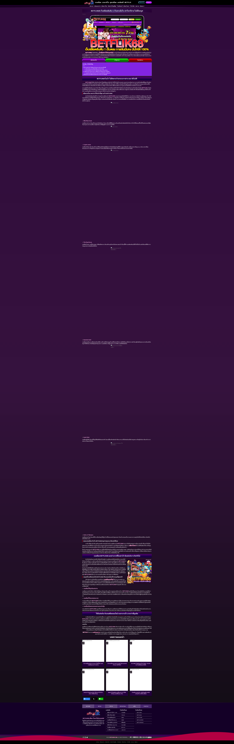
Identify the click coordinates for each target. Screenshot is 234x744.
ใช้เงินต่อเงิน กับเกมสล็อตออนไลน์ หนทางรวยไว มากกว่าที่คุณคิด (95, 74)
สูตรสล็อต (113, 2)
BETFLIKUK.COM (113, 737)
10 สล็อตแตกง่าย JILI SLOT (112, 729)
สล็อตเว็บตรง (126, 6)
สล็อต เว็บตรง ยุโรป (111, 715)
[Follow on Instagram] (85, 737)
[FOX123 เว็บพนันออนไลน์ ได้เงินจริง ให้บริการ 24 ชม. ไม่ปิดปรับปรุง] (93, 680)
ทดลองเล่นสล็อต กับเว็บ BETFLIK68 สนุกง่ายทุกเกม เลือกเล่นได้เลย (97, 70)
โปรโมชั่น (132, 6)
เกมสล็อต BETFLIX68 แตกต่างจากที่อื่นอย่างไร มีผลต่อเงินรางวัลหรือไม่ (97, 71)
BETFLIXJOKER (140, 720)
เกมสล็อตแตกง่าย (96, 632)
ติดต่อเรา (142, 6)
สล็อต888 (123, 722)
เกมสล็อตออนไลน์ (108, 579)
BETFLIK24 (139, 715)
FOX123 (123, 715)
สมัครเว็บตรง (132, 545)
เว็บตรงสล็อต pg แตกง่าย (112, 722)
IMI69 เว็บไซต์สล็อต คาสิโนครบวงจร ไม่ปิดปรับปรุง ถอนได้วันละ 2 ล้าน (117, 693)
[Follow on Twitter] (87, 737)
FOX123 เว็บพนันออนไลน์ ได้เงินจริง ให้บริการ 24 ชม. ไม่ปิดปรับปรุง (93, 693)
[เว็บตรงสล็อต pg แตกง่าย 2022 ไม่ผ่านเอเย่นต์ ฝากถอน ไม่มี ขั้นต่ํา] (117, 651)
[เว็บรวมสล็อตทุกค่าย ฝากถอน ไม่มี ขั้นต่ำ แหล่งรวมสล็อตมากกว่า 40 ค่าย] (93, 651)
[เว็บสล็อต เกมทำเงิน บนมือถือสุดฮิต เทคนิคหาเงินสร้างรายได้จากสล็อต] (141, 680)
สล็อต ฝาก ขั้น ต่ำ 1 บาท (112, 712)
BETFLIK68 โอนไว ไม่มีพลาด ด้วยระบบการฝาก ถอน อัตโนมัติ (95, 67)
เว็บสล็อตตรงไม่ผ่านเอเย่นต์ (106, 52)
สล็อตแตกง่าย (97, 6)
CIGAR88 (123, 712)
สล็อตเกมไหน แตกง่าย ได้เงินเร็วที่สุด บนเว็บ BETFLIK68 (95, 68)
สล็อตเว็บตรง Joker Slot (112, 725)
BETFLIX (127, 2)
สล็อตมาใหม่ (104, 6)
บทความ (137, 6)
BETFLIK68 (88, 52)
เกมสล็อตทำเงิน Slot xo (112, 720)
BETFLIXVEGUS (140, 722)
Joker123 (123, 729)
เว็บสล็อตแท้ (119, 6)
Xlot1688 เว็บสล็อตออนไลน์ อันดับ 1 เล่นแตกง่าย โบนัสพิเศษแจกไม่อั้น (140, 664)
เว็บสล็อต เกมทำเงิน (111, 727)
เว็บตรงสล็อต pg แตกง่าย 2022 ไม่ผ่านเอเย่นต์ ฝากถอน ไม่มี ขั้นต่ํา (117, 664)
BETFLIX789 (139, 717)
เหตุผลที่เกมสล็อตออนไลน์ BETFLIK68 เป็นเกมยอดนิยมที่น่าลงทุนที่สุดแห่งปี (98, 73)
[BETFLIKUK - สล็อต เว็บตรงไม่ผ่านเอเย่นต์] (89, 2)
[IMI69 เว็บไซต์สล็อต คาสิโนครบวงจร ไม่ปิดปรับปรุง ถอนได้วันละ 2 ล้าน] (117, 680)
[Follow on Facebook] (83, 737)
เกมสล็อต (98, 2)
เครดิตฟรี (120, 2)
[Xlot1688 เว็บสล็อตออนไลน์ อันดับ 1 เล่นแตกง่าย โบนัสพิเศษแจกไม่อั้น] (141, 651)
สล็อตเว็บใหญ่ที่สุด (112, 6)
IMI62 (122, 717)
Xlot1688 (123, 725)
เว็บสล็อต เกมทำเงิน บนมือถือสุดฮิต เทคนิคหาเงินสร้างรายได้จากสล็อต (141, 693)
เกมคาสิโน (105, 2)
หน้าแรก (91, 6)
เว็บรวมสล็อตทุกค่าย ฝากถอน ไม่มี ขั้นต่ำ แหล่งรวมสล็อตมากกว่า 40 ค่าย (93, 664)
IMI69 (122, 720)
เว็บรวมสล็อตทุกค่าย (111, 717)
